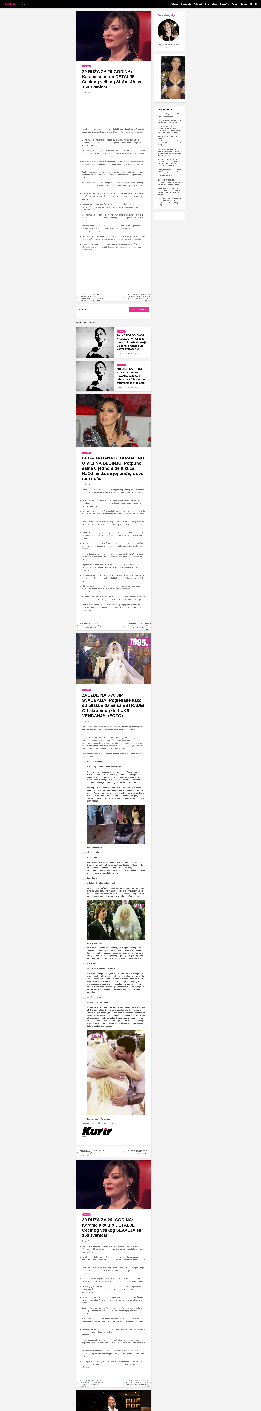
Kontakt (243, 4)
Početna (174, 4)
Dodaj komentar (134, 353)
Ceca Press (86, 66)
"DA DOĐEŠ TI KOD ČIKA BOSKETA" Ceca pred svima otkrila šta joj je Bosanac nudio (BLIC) (170, 182)
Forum (234, 4)
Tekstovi (198, 4)
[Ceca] (171, 78)
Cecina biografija (166, 15)
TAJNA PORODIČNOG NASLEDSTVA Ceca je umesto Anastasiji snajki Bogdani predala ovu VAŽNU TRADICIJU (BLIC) (132, 344)
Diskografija (186, 4)
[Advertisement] (113, 111)
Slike (207, 4)
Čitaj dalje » (165, 47)
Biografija (224, 4)
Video (214, 4)
